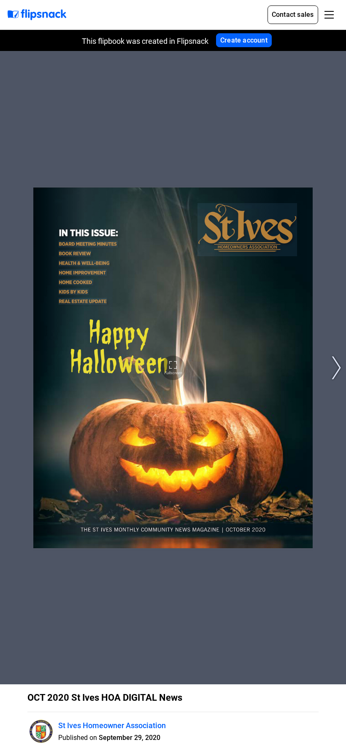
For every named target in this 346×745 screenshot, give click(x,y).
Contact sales (293, 15)
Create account (244, 40)
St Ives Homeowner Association (112, 725)
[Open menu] (329, 14)
